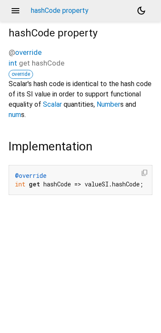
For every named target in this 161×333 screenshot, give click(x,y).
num (15, 115)
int (13, 63)
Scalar (52, 104)
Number (108, 104)
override (28, 52)
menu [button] (15, 11)
